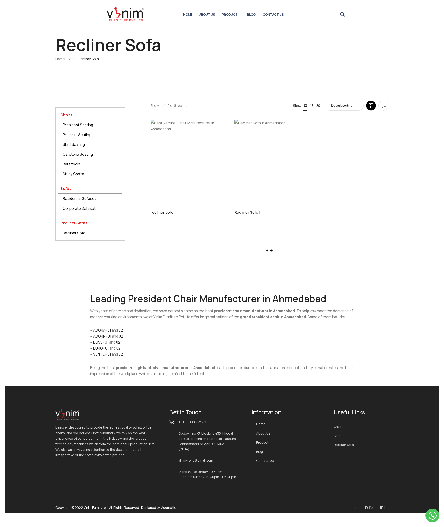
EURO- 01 (101, 348)
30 (318, 105)
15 (312, 105)
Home (187, 14)
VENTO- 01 (102, 354)
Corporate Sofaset (79, 208)
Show (297, 105)
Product (229, 14)
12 (305, 105)
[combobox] (344, 106)
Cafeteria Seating (78, 154)
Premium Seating (77, 134)
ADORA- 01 (102, 330)
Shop (72, 59)
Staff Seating (74, 144)
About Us (207, 14)
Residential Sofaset (79, 198)
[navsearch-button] (342, 14)
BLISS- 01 (100, 342)
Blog (251, 14)
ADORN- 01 (102, 336)
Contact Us (273, 14)
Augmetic (168, 507)
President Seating (78, 124)
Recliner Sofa (74, 232)
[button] (432, 515)
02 (121, 330)
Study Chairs (73, 173)
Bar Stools (71, 164)
